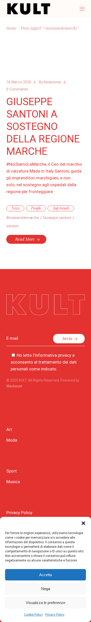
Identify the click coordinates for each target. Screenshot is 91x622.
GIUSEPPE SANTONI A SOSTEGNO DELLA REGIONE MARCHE (43, 126)
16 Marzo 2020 (18, 82)
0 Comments (17, 89)
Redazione (50, 82)
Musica (13, 481)
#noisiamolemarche (22, 217)
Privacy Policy (54, 614)
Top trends (61, 208)
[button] (83, 523)
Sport (11, 471)
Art (9, 429)
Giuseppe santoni (57, 217)
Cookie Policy (33, 614)
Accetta (45, 575)
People (36, 208)
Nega (45, 589)
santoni (12, 226)
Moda (11, 440)
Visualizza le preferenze (45, 602)
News (15, 208)
